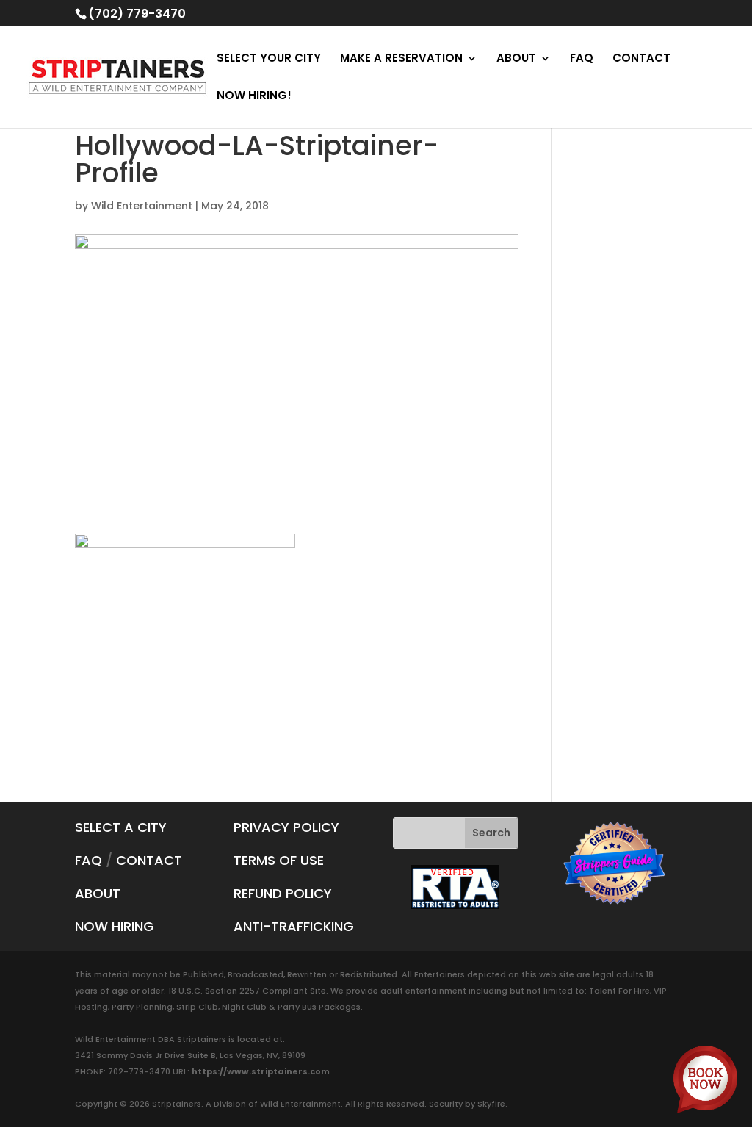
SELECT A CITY (121, 827)
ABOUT (516, 59)
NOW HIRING (114, 926)
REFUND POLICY (283, 893)
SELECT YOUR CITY (269, 59)
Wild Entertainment (141, 205)
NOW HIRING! (254, 96)
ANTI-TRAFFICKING (294, 926)
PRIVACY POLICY (286, 827)
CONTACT (641, 59)
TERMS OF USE (279, 860)
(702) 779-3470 (137, 13)
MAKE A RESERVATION (401, 59)
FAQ (581, 59)
